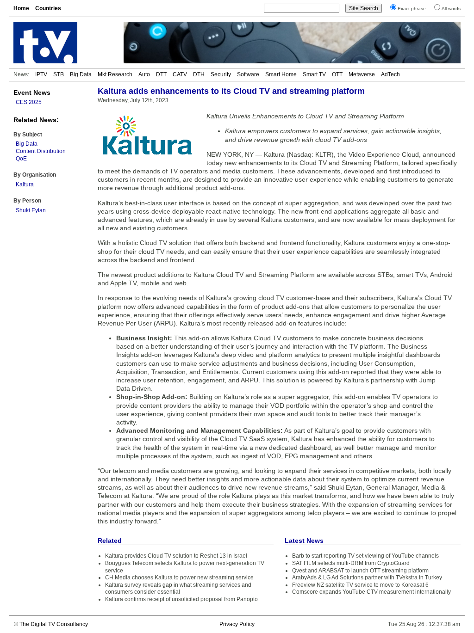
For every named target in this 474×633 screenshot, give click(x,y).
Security (221, 74)
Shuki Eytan (31, 210)
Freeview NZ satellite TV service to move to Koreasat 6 (360, 585)
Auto (144, 74)
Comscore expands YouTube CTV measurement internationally (371, 592)
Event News (31, 92)
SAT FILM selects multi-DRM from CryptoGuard (351, 563)
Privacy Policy (237, 624)
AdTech (390, 74)
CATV (180, 74)
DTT (161, 74)
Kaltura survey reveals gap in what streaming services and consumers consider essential (178, 589)
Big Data (81, 74)
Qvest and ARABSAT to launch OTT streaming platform (360, 570)
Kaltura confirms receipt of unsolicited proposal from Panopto (181, 599)
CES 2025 (29, 102)
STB (58, 74)
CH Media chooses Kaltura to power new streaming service (179, 577)
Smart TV (314, 74)
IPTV (41, 74)
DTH (199, 74)
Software (248, 74)
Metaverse (362, 74)
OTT (337, 74)
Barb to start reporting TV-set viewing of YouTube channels (365, 556)
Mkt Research (115, 74)
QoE (21, 158)
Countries (48, 8)
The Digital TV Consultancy (53, 624)
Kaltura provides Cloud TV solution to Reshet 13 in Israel (176, 556)
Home (21, 8)
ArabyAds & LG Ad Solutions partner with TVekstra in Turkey (367, 577)
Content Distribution (41, 151)
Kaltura (25, 184)
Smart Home (281, 74)
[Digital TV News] (62, 42)
